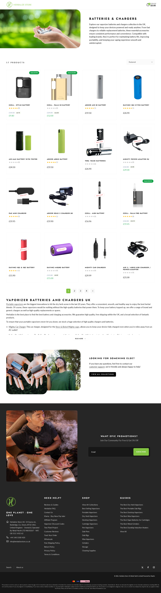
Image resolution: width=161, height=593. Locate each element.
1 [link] (68, 291)
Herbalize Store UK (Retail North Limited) (131, 576)
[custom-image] (11, 506)
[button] (151, 5)
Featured (132, 62)
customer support (97, 367)
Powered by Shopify (149, 576)
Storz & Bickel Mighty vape (67, 327)
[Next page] (93, 291)
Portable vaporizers (14, 304)
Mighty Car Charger (17, 327)
